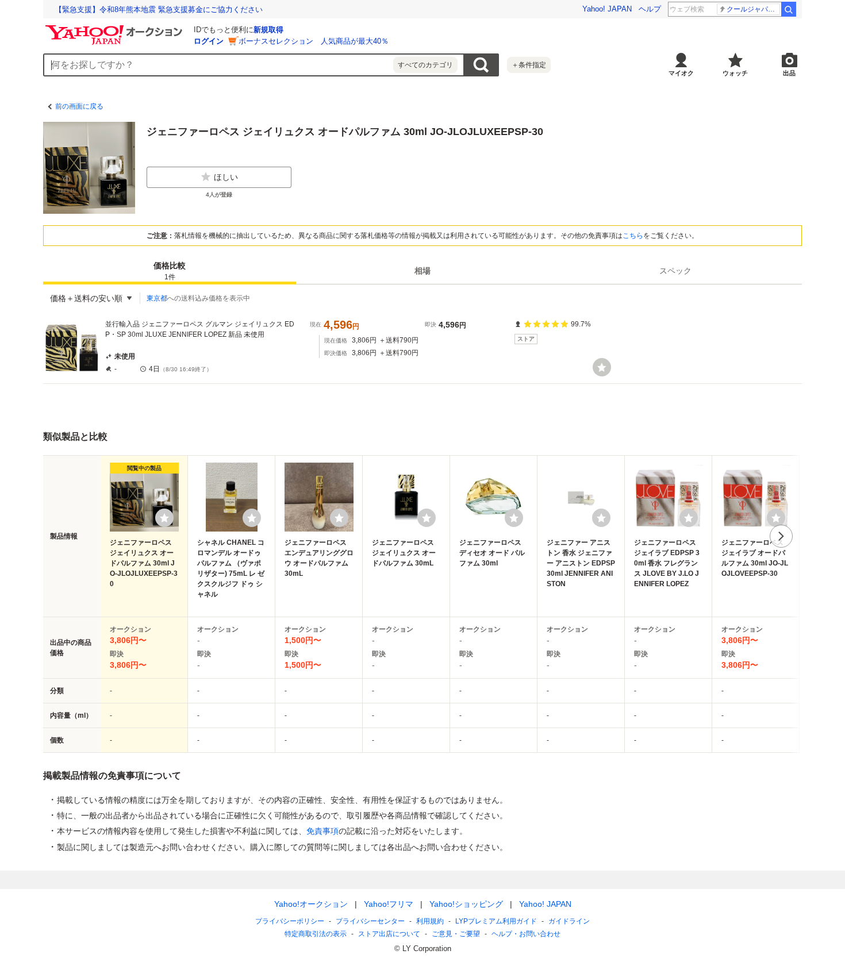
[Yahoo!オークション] (115, 28)
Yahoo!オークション (311, 904)
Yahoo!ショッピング (466, 904)
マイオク (681, 73)
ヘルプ (650, 9)
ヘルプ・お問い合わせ (525, 934)
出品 (789, 73)
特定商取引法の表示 (316, 934)
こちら (633, 236)
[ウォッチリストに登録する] (164, 518)
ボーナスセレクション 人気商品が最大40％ (314, 41)
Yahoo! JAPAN (607, 9)
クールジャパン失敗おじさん (753, 9)
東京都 (157, 298)
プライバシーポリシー (289, 921)
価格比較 (169, 271)
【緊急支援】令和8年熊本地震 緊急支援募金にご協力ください (159, 9)
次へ (781, 536)
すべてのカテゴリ (425, 65)
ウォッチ (735, 73)
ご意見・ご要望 (456, 934)
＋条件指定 (529, 65)
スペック (675, 270)
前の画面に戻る (79, 106)
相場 (422, 270)
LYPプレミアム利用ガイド (496, 921)
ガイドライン (569, 921)
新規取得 (268, 29)
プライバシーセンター (370, 921)
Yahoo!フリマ (388, 904)
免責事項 (322, 831)
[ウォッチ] (602, 367)
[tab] (169, 270)
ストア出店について (389, 934)
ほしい (226, 177)
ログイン (209, 41)
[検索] (788, 9)
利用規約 (430, 921)
